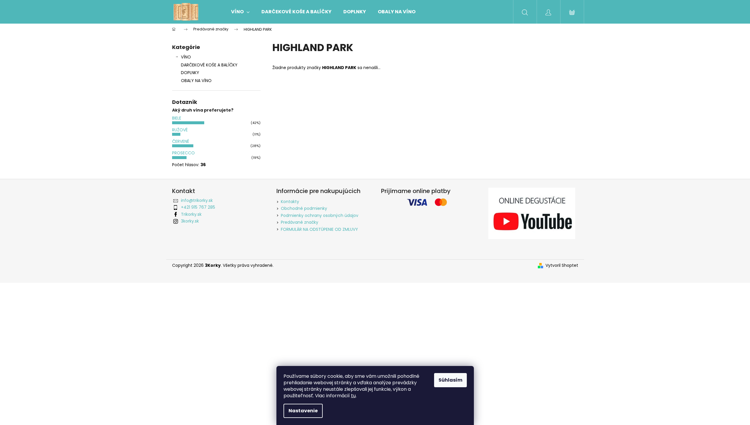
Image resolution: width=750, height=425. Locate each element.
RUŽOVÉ (180, 130)
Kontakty (290, 202)
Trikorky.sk (191, 214)
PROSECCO (183, 153)
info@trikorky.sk (197, 200)
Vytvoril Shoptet (561, 265)
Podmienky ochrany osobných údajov (319, 215)
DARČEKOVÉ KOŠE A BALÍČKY (209, 65)
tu (353, 395)
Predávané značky (299, 222)
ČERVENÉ (180, 141)
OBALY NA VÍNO (196, 81)
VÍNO (186, 57)
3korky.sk (190, 221)
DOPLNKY (190, 73)
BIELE (176, 118)
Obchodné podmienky (304, 208)
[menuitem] (240, 12)
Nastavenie (303, 410)
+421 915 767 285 (198, 207)
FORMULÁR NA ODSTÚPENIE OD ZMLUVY (319, 229)
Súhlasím (450, 380)
